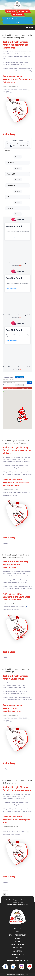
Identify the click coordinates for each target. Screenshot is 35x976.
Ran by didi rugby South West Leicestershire (15, 604)
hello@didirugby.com (21, 904)
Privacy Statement (17, 944)
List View (10, 388)
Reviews (17, 938)
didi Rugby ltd (21, 974)
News (17, 932)
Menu (31, 27)
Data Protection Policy (17, 935)
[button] (23, 419)
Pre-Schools (17, 948)
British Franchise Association (17, 19)
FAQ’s (17, 957)
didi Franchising (18, 14)
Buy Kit (17, 941)
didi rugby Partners (17, 954)
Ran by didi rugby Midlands (10, 86)
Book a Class (11, 11)
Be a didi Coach (23, 11)
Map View (25, 388)
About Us (17, 928)
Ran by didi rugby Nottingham (11, 826)
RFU (17, 22)
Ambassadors (17, 951)
